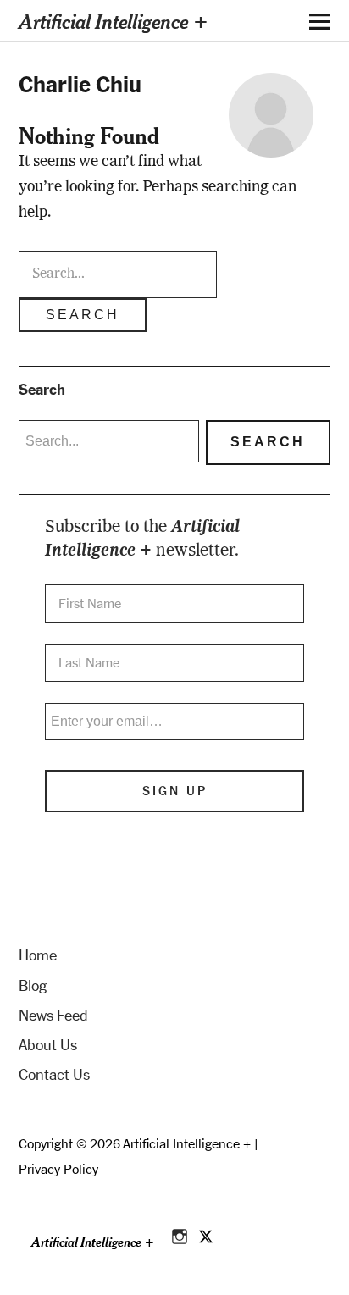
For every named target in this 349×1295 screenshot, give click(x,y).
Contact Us (54, 1074)
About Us (48, 1045)
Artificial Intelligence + (113, 20)
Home (38, 955)
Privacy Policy (58, 1169)
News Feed (53, 1015)
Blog (33, 986)
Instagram (181, 1234)
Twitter (206, 1234)
